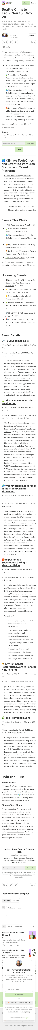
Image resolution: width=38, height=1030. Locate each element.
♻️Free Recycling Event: (14, 257)
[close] (32, 960)
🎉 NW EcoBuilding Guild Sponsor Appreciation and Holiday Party (19, 321)
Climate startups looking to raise (21, 206)
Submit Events (9, 782)
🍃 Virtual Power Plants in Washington (17, 402)
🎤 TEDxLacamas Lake (14, 65)
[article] (19, 938)
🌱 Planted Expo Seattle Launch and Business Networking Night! (19, 304)
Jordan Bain (14, 942)
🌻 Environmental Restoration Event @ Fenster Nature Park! (20, 252)
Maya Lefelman (15, 33)
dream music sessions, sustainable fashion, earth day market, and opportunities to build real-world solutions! (12, 939)
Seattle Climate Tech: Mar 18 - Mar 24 (13, 951)
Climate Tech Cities (12, 175)
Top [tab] (4, 927)
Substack (8, 1026)
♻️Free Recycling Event (16, 717)
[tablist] (11, 900)
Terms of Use (29, 873)
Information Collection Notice (23, 875)
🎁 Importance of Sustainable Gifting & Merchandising (14, 562)
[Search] (34, 927)
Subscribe (25, 3)
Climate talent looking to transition (22, 210)
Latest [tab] (9, 927)
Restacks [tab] (16, 900)
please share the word (15, 832)
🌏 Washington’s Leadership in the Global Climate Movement (19, 91)
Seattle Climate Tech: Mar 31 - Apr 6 (13, 933)
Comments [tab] (6, 900)
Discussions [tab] (18, 927)
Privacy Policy (26, 1012)
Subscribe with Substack (20, 1003)
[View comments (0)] (11, 42)
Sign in (33, 3)
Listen (33, 35)
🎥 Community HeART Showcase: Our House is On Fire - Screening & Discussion (20, 283)
